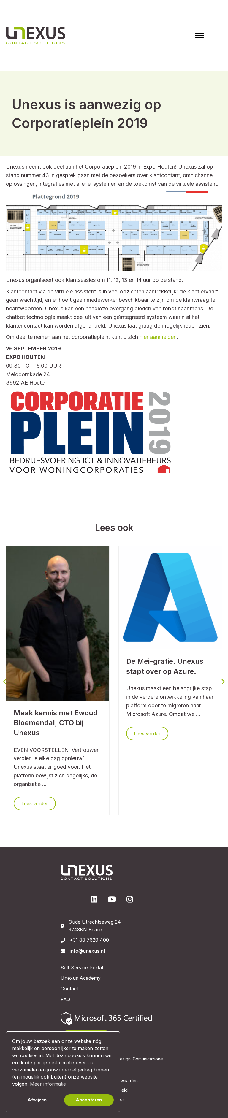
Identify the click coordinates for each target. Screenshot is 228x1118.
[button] (5, 681)
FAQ (65, 999)
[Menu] (199, 36)
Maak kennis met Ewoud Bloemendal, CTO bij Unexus (56, 723)
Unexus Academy (81, 978)
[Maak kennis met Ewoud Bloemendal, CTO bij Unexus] (57, 623)
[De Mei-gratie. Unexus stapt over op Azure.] (170, 597)
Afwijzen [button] (37, 1099)
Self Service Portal (82, 968)
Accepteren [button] (89, 1099)
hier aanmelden (158, 337)
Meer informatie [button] (48, 1084)
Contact (69, 989)
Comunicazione (148, 1058)
